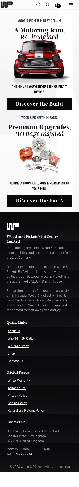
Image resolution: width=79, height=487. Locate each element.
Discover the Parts (39, 201)
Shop (11, 353)
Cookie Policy (17, 403)
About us (14, 331)
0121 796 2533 (22, 454)
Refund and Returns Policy (26, 410)
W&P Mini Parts (18, 346)
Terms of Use (17, 388)
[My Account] (47, 4)
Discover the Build (39, 104)
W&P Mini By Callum (22, 338)
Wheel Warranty (19, 380)
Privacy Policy (17, 395)
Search (38, 4)
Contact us (15, 361)
